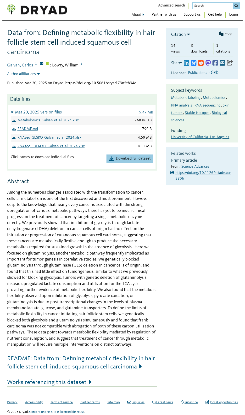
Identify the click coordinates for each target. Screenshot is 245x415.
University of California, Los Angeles (200, 137)
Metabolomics (214, 98)
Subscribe (191, 402)
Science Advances (195, 167)
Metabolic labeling (185, 98)
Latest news (164, 402)
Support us (192, 15)
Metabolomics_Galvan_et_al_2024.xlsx (48, 120)
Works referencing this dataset (46, 382)
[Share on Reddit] (201, 63)
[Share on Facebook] (215, 63)
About (136, 15)
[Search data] (236, 5)
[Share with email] (222, 63)
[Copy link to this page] (230, 63)
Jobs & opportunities (224, 402)
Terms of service (61, 402)
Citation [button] (178, 34)
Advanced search (171, 5)
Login (233, 15)
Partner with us (164, 15)
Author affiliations (21, 74)
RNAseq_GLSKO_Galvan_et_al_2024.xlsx (49, 138)
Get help (215, 15)
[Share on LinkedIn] (186, 63)
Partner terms (90, 402)
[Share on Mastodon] (208, 63)
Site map (113, 402)
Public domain (199, 73)
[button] (82, 112)
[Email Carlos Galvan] (42, 64)
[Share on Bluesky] (193, 63)
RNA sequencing (207, 105)
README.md (27, 129)
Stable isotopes (197, 113)
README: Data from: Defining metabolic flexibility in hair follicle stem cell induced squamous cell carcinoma (81, 363)
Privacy (12, 402)
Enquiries (138, 402)
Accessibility (34, 402)
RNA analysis (181, 105)
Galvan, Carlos (20, 65)
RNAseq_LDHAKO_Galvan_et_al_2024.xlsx (51, 146)
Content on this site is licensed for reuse (56, 412)
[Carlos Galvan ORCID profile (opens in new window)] (47, 64)
